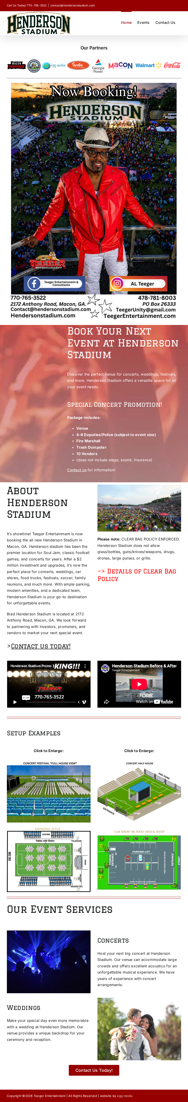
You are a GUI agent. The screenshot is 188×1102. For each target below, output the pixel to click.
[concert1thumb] (49, 760)
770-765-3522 (37, 5)
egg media (124, 1096)
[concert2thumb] (139, 760)
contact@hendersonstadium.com (72, 5)
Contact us (76, 470)
